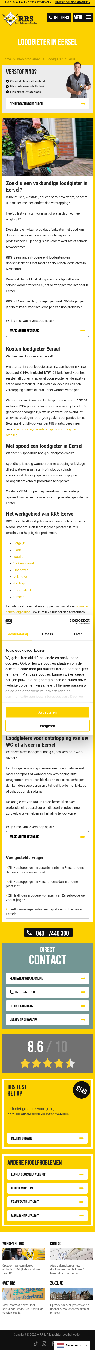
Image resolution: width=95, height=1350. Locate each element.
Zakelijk (56, 1283)
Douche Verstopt (22, 1188)
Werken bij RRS (13, 1243)
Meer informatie (21, 1138)
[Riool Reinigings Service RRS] (19, 19)
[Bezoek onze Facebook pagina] (53, 1343)
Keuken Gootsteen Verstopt (29, 1174)
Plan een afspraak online (26, 978)
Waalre (18, 556)
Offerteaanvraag (21, 1006)
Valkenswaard (23, 563)
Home (6, 59)
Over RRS (8, 1283)
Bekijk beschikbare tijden (26, 104)
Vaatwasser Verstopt (25, 1202)
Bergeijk (19, 543)
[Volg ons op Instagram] (44, 1343)
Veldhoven (20, 577)
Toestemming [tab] (17, 634)
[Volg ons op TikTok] (36, 1343)
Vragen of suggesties (23, 1020)
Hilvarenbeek (22, 590)
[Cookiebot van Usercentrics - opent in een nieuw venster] (69, 621)
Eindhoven (20, 570)
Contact (56, 1243)
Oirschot (19, 597)
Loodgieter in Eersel (62, 59)
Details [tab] (47, 634)
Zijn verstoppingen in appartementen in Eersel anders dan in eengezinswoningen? (45, 870)
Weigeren (47, 726)
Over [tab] (78, 634)
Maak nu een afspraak (24, 330)
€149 (81, 1090)
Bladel (17, 550)
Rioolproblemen (29, 59)
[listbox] (72, 1345)
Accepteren (47, 712)
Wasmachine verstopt (25, 1216)
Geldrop (19, 583)
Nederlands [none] (73, 1345)
